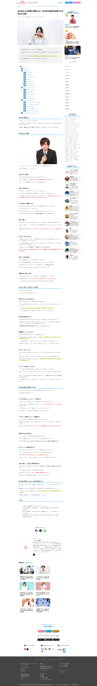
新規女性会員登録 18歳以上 (25, 674)
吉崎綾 (71, 139)
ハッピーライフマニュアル (51, 659)
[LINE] (44, 530)
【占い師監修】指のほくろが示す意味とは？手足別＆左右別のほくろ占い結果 (72, 43)
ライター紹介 (60, 659)
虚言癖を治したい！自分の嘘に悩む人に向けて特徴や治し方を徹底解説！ (26, 594)
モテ (71, 134)
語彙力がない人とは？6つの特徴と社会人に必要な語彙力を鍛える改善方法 (26, 578)
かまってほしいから (29, 96)
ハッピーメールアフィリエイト (64, 670)
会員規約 (41, 663)
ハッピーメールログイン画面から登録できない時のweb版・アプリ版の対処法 (72, 27)
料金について (23, 669)
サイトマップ (61, 673)
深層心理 (69, 93)
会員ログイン (23, 677)
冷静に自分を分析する (29, 106)
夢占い (75, 139)
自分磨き (76, 156)
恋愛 (68, 87)
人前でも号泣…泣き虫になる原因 (28, 87)
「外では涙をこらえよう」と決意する (32, 102)
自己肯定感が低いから (29, 91)
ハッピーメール (73, 129)
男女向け (77, 151)
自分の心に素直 (28, 72)
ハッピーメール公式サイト (45, 551)
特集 (68, 102)
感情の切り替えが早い (29, 85)
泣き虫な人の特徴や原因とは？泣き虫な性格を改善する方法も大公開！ (48, 6)
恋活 (68, 90)
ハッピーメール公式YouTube (63, 666)
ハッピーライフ (29, 6)
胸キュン (67, 156)
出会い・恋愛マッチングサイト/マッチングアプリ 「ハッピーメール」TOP (29, 664)
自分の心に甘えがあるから (30, 89)
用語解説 (67, 151)
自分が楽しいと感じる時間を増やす (31, 110)
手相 (70, 146)
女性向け (76, 141)
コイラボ (71, 124)
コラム (68, 69)
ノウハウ (67, 129)
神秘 (68, 105)
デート (78, 126)
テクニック (72, 126)
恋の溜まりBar (74, 144)
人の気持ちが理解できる (29, 77)
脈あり (72, 156)
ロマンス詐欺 (68, 136)
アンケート (69, 66)
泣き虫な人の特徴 (26, 70)
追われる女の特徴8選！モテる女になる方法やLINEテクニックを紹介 (43, 594)
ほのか (72, 121)
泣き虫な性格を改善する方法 (28, 100)
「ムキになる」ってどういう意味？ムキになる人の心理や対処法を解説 (42, 578)
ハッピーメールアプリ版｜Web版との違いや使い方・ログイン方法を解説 (72, 58)
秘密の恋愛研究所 (68, 154)
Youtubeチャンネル (73, 119)
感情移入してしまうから (29, 94)
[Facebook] (36, 530)
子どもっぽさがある (29, 81)
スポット (67, 126)
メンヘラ (67, 134)
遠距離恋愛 (76, 159)
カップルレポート (43, 673)
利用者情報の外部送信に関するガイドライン (47, 668)
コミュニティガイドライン (44, 669)
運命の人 (71, 159)
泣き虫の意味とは (26, 68)
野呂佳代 (67, 161)
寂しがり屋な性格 (28, 83)
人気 (72, 136)
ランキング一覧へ (72, 61)
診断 (66, 40)
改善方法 (75, 146)
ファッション (74, 131)
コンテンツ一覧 (61, 671)
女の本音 (71, 141)
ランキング (76, 134)
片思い (68, 96)
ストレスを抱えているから (30, 98)
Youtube (67, 119)
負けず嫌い (27, 79)
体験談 (77, 136)
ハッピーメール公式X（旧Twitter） (64, 663)
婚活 (68, 81)
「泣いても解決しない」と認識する (31, 104)
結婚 (74, 154)
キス (66, 124)
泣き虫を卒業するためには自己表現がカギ (30, 113)
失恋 (68, 78)
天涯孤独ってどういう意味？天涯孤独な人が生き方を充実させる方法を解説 (42, 610)
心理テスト (67, 144)
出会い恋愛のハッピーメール (21, 6)
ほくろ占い (67, 121)
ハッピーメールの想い (24, 667)
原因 (66, 139)
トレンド (69, 72)
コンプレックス (77, 124)
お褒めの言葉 (42, 676)
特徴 (34, 6)
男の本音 (72, 151)
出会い (67, 55)
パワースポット (68, 131)
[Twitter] (40, 530)
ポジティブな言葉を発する (30, 108)
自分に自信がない (28, 75)
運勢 (66, 159)
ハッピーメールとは (24, 666)
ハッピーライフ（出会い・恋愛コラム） (46, 679)
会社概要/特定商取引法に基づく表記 (46, 666)
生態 (75, 149)
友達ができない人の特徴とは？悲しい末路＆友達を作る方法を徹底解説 (26, 610)
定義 (68, 84)
